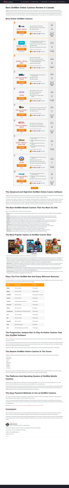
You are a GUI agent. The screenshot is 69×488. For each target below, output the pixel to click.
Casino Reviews (44, 1)
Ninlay (21, 183)
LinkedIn (7, 436)
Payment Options (34, 1)
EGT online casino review (24, 405)
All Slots (21, 167)
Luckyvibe (21, 34)
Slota (21, 132)
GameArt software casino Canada (37, 405)
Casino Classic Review (14, 405)
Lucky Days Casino (21, 51)
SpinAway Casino (21, 68)
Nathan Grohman (13, 424)
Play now (21, 32)
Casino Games (61, 1)
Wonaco (21, 149)
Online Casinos (26, 1)
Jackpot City (21, 100)
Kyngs (21, 117)
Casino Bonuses (53, 1)
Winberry (21, 84)
